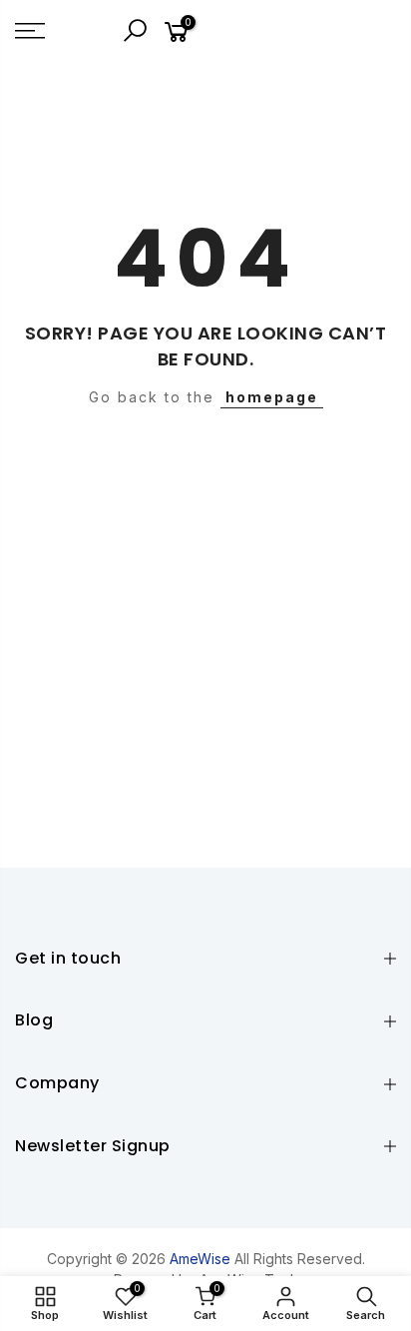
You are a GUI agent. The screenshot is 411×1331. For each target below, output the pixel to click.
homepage (271, 396)
